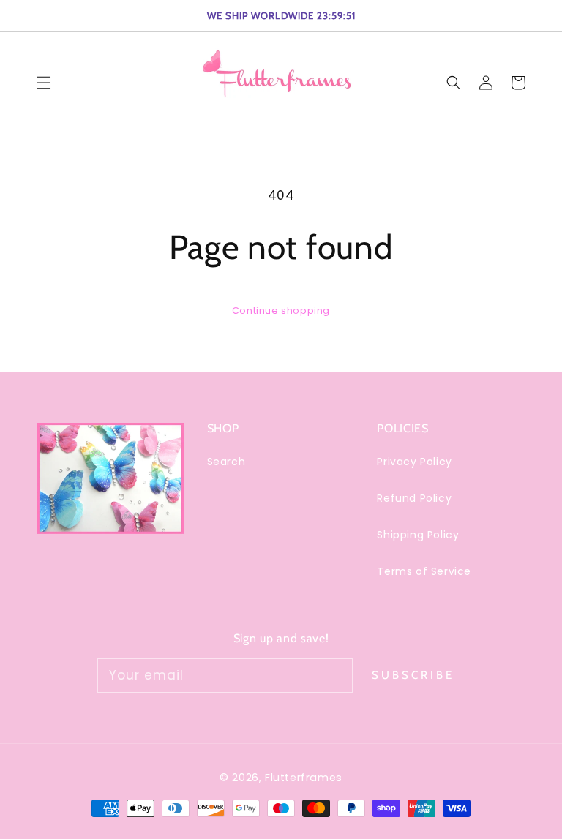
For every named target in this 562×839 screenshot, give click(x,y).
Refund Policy (414, 498)
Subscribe (413, 675)
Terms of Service (424, 571)
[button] (454, 83)
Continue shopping (281, 310)
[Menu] (44, 83)
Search (226, 461)
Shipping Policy (418, 534)
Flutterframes (303, 777)
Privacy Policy (414, 461)
